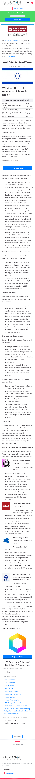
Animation (17, 737)
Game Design (10, 697)
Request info (17, 657)
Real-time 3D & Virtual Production (16, 706)
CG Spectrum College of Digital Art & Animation (17, 663)
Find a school (18, 8)
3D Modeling (9, 685)
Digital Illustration (11, 691)
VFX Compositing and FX (13, 703)
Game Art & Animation (13, 694)
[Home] (11, 4)
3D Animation (10, 683)
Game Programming (12, 700)
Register (7, 765)
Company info (25, 763)
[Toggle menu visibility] (27, 3)
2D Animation (10, 680)
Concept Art (9, 688)
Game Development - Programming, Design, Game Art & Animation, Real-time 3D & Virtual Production (18, 711)
